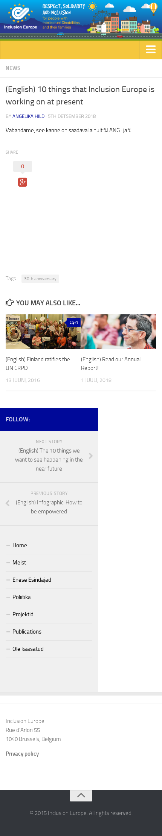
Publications (26, 631)
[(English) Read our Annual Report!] (118, 332)
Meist (19, 562)
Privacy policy (22, 753)
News (13, 68)
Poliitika (21, 597)
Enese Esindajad (31, 579)
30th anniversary (40, 278)
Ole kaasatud (28, 649)
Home (19, 545)
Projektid (23, 614)
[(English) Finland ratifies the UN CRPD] (43, 332)
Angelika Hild (28, 116)
